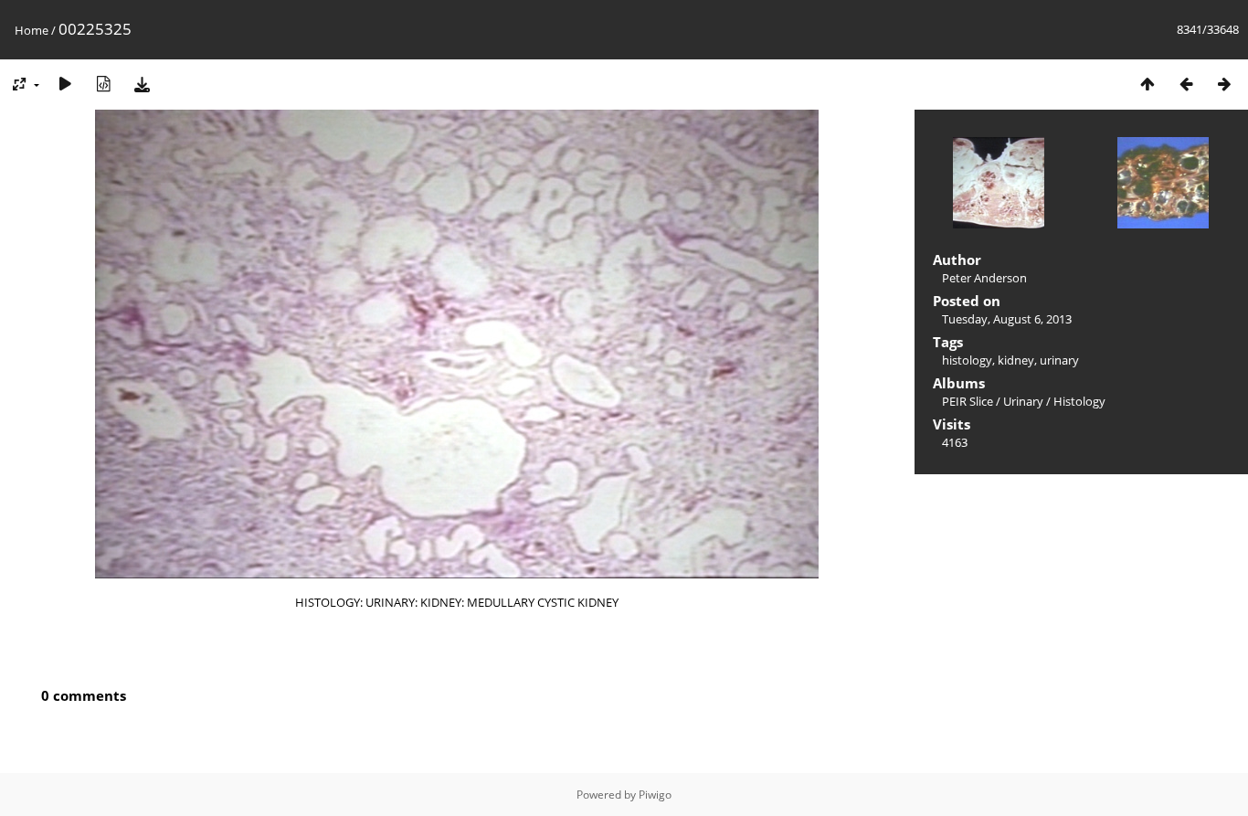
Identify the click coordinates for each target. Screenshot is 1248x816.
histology (967, 360)
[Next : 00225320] (1224, 83)
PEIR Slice (967, 401)
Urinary (1023, 401)
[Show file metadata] (103, 83)
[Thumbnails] (1147, 83)
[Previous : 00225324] (1186, 83)
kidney (1016, 360)
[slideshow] (65, 83)
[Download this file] (141, 83)
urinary (1059, 360)
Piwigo (655, 794)
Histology (1079, 401)
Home (31, 30)
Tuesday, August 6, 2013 (1007, 319)
